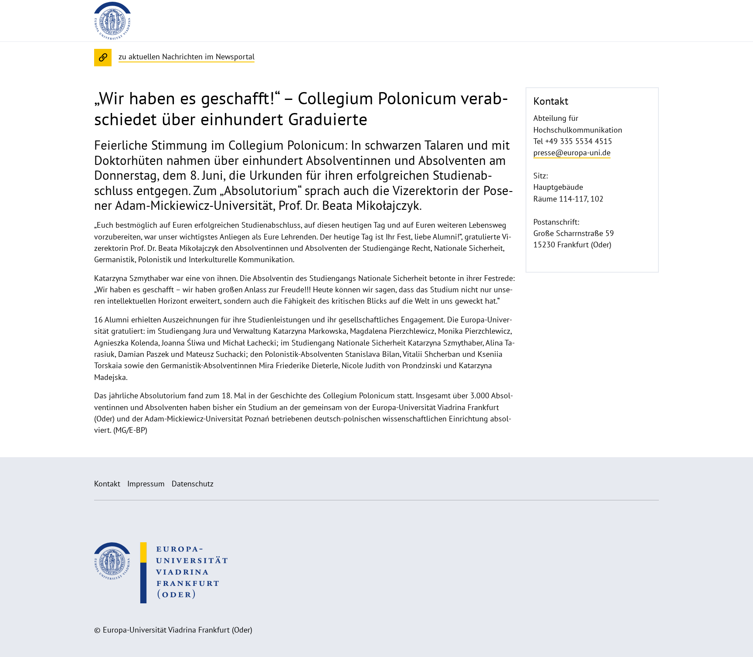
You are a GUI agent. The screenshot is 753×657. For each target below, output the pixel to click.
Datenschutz (193, 484)
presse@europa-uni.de (572, 152)
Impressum (146, 484)
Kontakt (107, 484)
